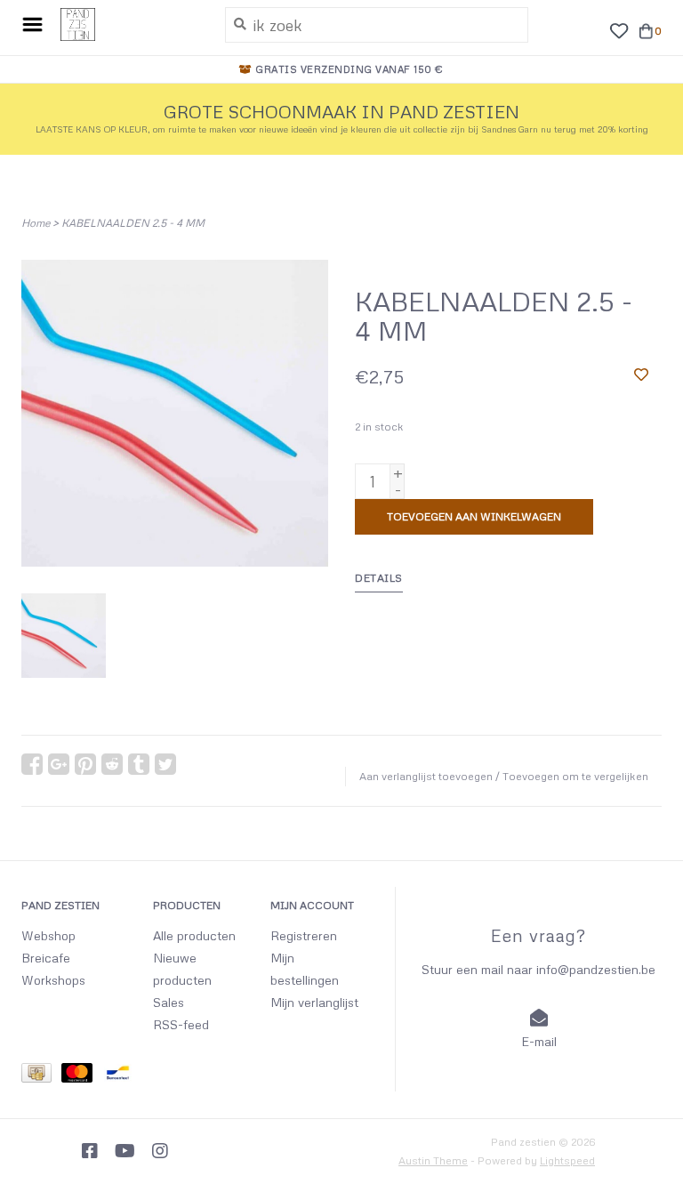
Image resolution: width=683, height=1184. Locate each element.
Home (35, 223)
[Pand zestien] (129, 25)
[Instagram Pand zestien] (160, 1151)
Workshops (53, 979)
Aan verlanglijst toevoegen (426, 776)
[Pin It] (85, 764)
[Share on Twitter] (165, 764)
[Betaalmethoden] (41, 1075)
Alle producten (194, 935)
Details (379, 577)
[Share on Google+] (58, 764)
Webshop (48, 935)
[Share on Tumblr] (138, 764)
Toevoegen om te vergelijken (575, 776)
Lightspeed (567, 1160)
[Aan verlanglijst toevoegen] (641, 373)
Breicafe (45, 957)
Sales (168, 1002)
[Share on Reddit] (112, 764)
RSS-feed (181, 1024)
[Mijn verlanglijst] (618, 28)
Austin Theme (433, 1160)
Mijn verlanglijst (314, 1002)
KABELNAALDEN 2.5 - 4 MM (133, 223)
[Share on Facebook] (32, 764)
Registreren (303, 935)
